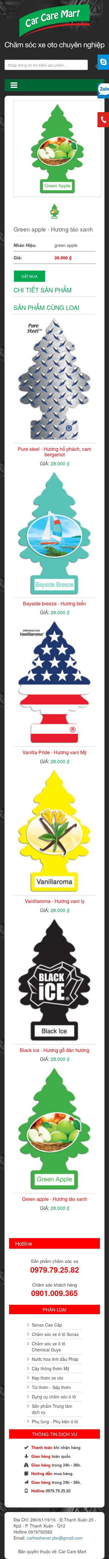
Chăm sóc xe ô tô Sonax (55, 1334)
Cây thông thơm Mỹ (50, 1368)
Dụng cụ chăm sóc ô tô (54, 1397)
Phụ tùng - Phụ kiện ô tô (55, 1421)
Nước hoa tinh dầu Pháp (55, 1359)
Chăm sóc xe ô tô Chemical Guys (48, 1347)
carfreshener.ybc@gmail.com (55, 1538)
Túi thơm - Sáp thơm (51, 1387)
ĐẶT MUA (29, 276)
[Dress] (54, 211)
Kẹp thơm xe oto (47, 1378)
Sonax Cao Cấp (47, 1325)
